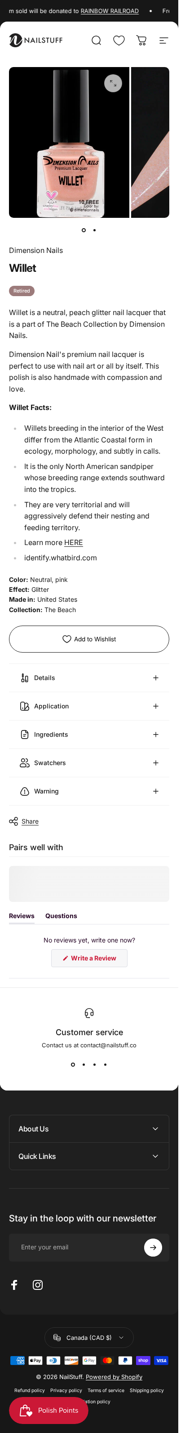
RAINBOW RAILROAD (101, 10)
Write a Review (99, 960)
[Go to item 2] (94, 230)
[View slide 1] (73, 1064)
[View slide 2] (84, 1064)
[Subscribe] (153, 1248)
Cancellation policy (89, 1402)
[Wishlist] (119, 40)
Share (30, 821)
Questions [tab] (61, 917)
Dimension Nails (36, 250)
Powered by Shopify (114, 1376)
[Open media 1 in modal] (113, 83)
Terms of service (106, 1390)
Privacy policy (66, 1390)
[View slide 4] (105, 1064)
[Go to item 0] (84, 230)
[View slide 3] (94, 1064)
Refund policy (29, 1390)
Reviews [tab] (22, 917)
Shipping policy (147, 1390)
